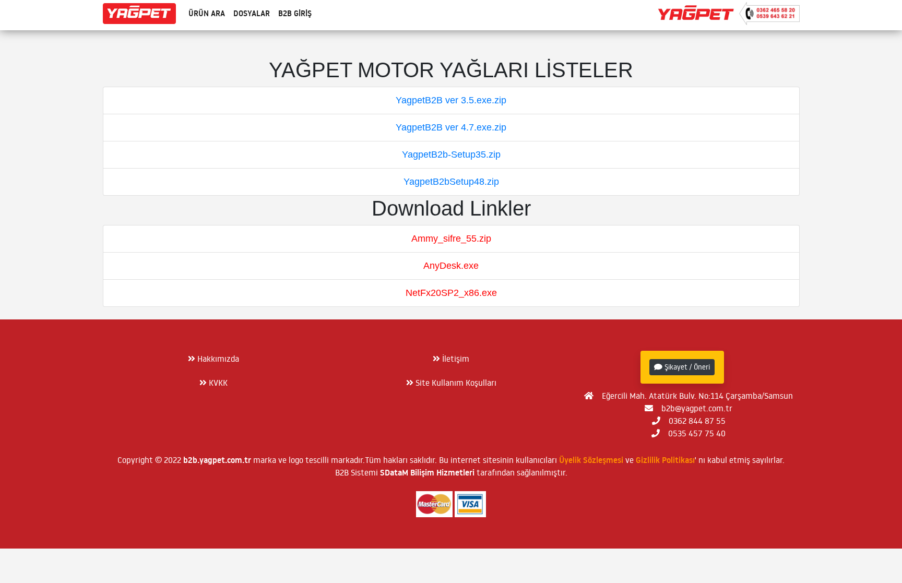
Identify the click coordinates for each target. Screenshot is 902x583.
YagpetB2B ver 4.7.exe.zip (451, 127)
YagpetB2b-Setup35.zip (451, 154)
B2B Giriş (295, 13)
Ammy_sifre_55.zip (451, 238)
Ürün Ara (206, 13)
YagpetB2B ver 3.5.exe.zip (451, 100)
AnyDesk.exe (451, 265)
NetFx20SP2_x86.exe (451, 293)
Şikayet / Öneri (686, 367)
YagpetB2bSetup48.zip (451, 181)
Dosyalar (251, 13)
